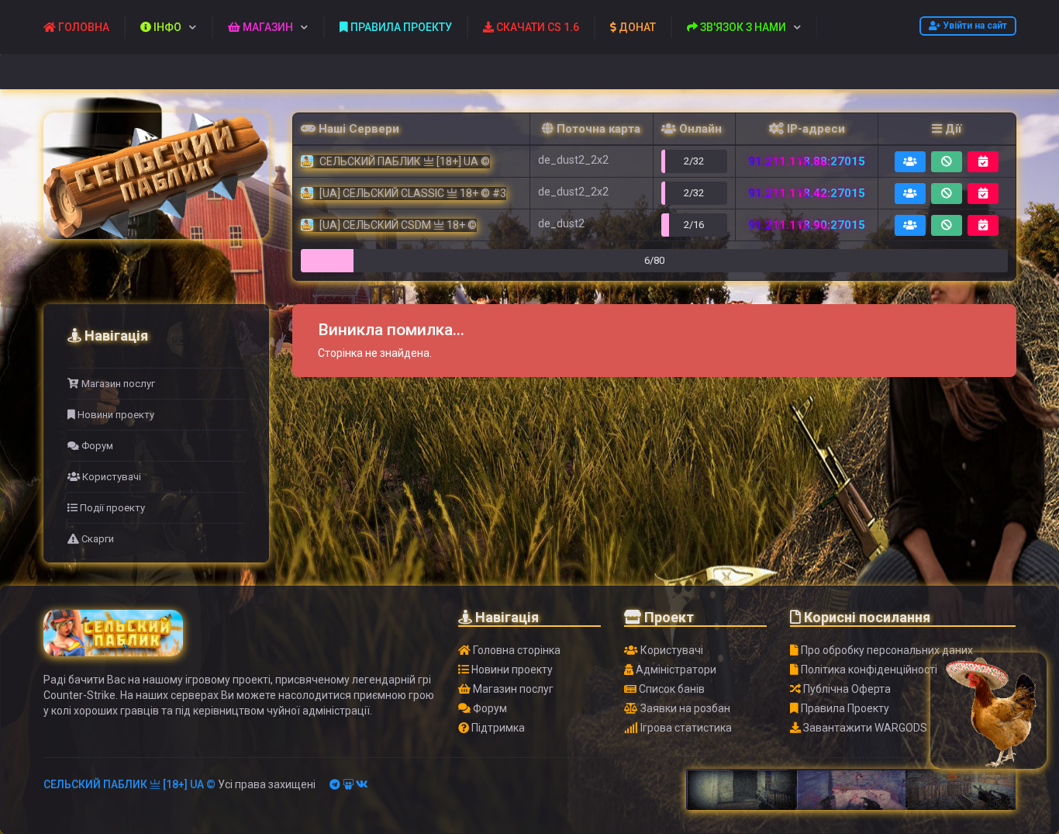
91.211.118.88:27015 (806, 161)
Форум (96, 446)
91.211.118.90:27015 (806, 225)
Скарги (96, 539)
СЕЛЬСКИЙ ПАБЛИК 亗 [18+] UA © (129, 784)
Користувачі (110, 477)
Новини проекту (114, 414)
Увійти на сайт (973, 25)
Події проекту (111, 508)
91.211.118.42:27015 (806, 193)
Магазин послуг (117, 383)
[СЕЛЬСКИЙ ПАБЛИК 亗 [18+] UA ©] (156, 175)
